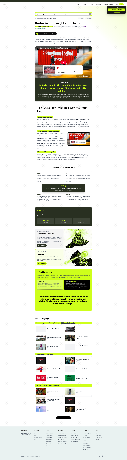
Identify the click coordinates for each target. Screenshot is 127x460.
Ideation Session (49, 433)
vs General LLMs (74, 435)
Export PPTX (89, 18)
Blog (116, 4)
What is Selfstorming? (38, 437)
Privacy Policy (98, 435)
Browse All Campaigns (64, 417)
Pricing (84, 4)
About (78, 4)
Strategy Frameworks (62, 441)
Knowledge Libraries (108, 4)
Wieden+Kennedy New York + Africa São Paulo (45, 26)
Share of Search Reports (63, 443)
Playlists (85, 435)
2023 (63, 26)
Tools (91, 4)
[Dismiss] (124, 7)
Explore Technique (42, 245)
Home (35, 433)
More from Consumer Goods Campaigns (47, 385)
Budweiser (69, 26)
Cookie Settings (99, 437)
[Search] (90, 14)
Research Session (49, 437)
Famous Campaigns (87, 433)
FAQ (34, 441)
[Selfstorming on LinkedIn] (102, 456)
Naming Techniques (62, 437)
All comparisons (74, 433)
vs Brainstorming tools (75, 439)
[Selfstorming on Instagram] (105, 456)
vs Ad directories (74, 441)
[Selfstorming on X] (99, 456)
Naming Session (49, 439)
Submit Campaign (86, 437)
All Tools (48, 447)
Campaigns (98, 4)
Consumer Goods (76, 26)
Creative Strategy (62, 435)
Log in (121, 4)
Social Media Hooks (87, 447)
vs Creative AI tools (75, 437)
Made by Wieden (51, 33)
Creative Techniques (62, 433)
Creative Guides (86, 445)
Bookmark (81, 18)
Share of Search (49, 445)
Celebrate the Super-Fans (41, 28)
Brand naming (86, 449)
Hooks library (61, 439)
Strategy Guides (86, 443)
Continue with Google (117, 9)
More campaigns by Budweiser (44, 354)
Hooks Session (49, 441)
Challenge (84, 26)
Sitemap (97, 439)
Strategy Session (49, 435)
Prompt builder (49, 443)
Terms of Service (99, 433)
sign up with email (117, 12)
